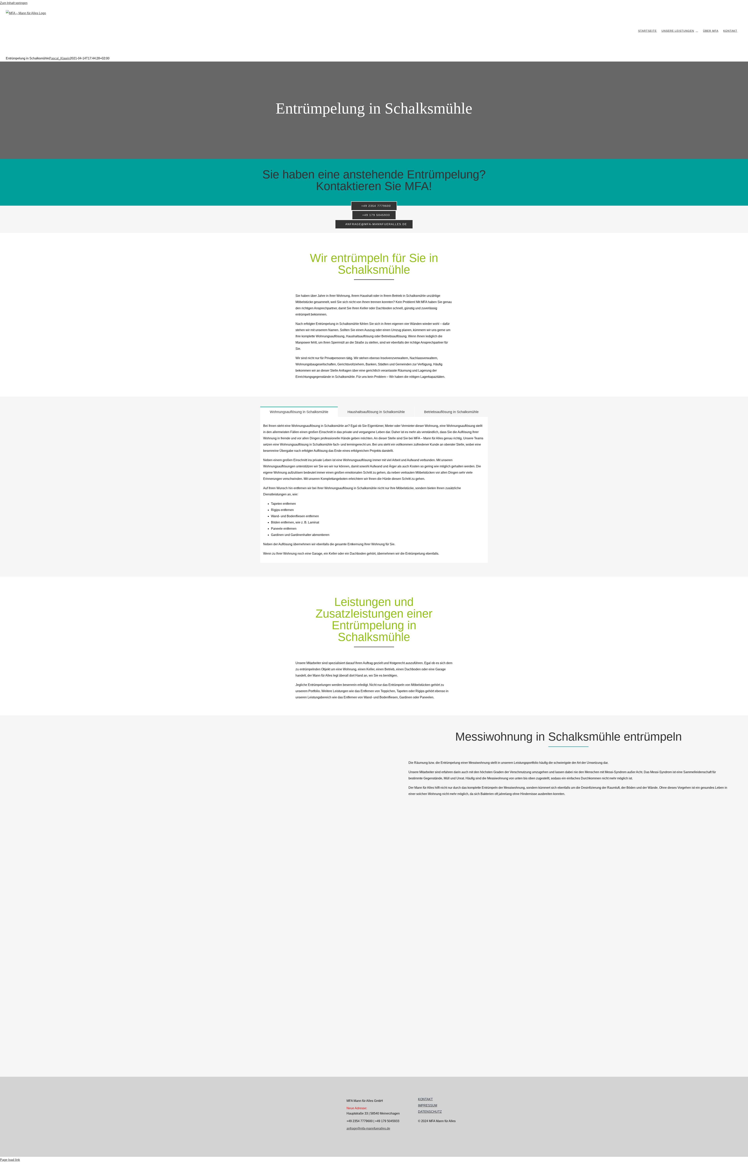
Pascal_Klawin (59, 58)
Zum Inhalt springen (13, 3)
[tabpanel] (374, 490)
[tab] (299, 412)
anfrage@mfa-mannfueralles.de (368, 1128)
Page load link (10, 1159)
